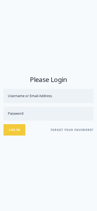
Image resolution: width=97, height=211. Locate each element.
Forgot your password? (72, 130)
